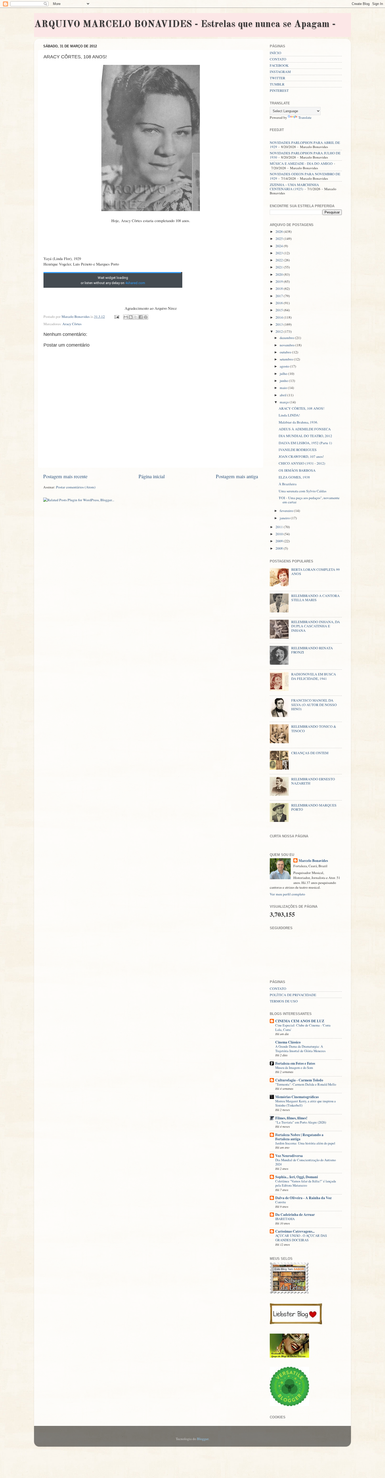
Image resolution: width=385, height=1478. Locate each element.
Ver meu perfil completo (287, 894)
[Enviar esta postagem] (116, 316)
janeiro (285, 518)
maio (284, 387)
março (285, 402)
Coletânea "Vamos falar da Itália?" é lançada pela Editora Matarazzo (305, 1183)
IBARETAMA (285, 1218)
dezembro (287, 337)
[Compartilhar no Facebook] (140, 317)
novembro (287, 345)
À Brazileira (287, 484)
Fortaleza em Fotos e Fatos (295, 1063)
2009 (280, 541)
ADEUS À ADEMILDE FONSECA (305, 429)
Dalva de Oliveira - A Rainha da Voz (303, 1197)
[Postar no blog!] (130, 317)
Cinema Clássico (288, 1042)
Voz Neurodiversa (289, 1155)
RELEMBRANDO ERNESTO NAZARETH (313, 781)
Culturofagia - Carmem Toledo (299, 1080)
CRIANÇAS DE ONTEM (309, 753)
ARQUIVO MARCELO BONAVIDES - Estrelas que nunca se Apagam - (185, 24)
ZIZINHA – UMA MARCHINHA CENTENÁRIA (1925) (294, 186)
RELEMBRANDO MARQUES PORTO (314, 807)
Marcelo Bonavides (313, 860)
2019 (280, 281)
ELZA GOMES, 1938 (294, 477)
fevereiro (287, 510)
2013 (280, 324)
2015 (280, 310)
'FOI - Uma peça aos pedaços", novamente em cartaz (309, 499)
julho (284, 373)
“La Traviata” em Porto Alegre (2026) (300, 1122)
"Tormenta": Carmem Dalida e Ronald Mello (305, 1084)
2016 (280, 303)
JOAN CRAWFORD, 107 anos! (301, 456)
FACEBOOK (279, 65)
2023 (280, 253)
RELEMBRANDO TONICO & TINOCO (313, 728)
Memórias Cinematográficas (297, 1096)
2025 (280, 238)
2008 (280, 548)
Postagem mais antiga (237, 476)
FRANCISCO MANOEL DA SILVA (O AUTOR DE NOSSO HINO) (314, 704)
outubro (286, 352)
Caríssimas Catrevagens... (295, 1231)
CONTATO (278, 59)
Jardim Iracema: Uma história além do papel (305, 1143)
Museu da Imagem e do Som (294, 1067)
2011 (280, 526)
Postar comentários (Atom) (76, 487)
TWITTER (277, 78)
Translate (304, 117)
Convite (280, 1202)
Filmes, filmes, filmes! (291, 1118)
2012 (280, 331)
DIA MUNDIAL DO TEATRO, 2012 (305, 435)
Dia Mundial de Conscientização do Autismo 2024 (305, 1162)
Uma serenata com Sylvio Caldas (302, 491)
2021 (280, 267)
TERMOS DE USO (284, 1001)
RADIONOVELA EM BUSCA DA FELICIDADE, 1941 (313, 676)
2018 (280, 288)
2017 (280, 296)
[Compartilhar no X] (135, 317)
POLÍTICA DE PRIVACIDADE (293, 994)
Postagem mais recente (65, 476)
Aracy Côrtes (71, 323)
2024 (280, 246)
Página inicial (152, 476)
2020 (280, 274)
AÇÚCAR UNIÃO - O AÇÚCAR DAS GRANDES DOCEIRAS (301, 1237)
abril (283, 395)
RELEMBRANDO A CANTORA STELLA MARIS (315, 597)
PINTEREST (279, 90)
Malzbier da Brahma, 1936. (298, 422)
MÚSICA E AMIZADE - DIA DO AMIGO (301, 163)
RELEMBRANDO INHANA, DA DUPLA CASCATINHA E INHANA (315, 626)
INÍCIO (275, 52)
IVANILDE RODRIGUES (298, 449)
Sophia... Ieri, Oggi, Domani (296, 1177)
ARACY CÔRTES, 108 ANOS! (301, 408)
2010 (280, 534)
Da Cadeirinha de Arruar (295, 1214)
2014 (280, 317)
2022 (280, 260)
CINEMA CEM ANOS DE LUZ (299, 1021)
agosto (285, 366)
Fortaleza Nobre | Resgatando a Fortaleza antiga (299, 1137)
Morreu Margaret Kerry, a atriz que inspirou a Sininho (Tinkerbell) (305, 1103)
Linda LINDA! (289, 415)
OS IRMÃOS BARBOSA (297, 470)
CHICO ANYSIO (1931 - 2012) (302, 463)
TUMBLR (277, 84)
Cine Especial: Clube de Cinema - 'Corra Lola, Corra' (303, 1027)
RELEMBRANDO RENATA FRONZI (312, 650)
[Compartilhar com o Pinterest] (145, 317)
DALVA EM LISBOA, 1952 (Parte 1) (305, 443)
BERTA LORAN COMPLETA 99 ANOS (315, 571)
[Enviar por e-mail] (125, 317)
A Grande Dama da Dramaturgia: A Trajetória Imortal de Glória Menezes (300, 1048)
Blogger (202, 1438)
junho (284, 380)
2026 (280, 231)
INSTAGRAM (280, 71)
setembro (287, 359)
